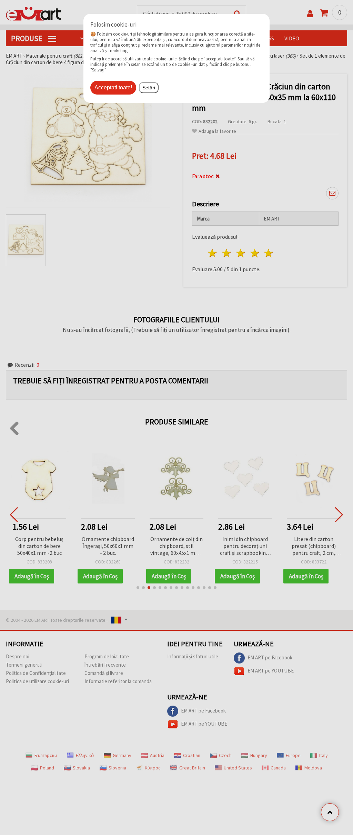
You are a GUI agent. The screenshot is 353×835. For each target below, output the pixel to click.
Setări (148, 87)
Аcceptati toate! (113, 87)
